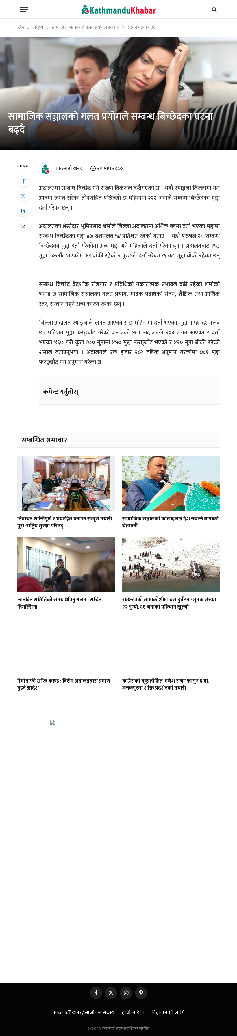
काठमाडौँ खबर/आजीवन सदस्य (83, 1012)
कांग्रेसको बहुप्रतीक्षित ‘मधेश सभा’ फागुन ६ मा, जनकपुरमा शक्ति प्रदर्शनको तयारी (165, 685)
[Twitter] (23, 196)
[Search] (214, 9)
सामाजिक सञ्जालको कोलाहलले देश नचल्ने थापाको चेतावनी (170, 523)
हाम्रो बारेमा (133, 1012)
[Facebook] (23, 181)
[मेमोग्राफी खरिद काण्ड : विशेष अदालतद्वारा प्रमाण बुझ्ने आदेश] (66, 645)
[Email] (23, 225)
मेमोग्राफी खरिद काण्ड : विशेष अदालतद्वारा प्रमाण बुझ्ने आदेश (63, 685)
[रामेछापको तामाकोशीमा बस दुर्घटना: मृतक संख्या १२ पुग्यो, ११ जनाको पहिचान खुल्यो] (171, 564)
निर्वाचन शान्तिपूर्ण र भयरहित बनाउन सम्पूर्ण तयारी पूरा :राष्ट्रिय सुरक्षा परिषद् (64, 523)
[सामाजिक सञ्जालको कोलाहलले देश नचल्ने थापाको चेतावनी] (171, 483)
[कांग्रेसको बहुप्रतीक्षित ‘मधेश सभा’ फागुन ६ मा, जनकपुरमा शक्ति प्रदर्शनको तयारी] (171, 645)
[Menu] (24, 9)
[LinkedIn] (23, 210)
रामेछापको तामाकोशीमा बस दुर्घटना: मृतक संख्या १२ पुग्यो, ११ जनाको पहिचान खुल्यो (169, 603)
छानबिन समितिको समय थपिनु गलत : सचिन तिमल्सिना (59, 603)
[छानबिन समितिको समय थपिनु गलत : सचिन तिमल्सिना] (66, 564)
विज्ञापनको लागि (168, 1012)
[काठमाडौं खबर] (118, 9)
